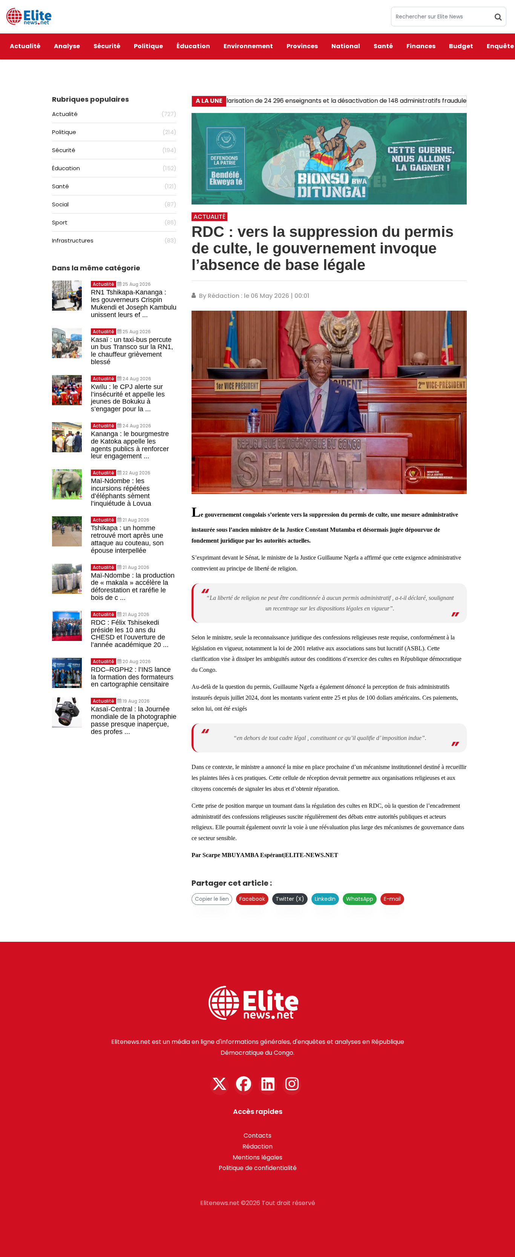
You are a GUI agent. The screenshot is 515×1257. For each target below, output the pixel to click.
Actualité (25, 46)
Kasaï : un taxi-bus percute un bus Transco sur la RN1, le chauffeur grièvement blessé (132, 351)
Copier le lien (212, 899)
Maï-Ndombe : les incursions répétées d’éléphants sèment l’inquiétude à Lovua (121, 492)
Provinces (302, 46)
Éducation (193, 46)
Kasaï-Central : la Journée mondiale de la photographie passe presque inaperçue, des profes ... (133, 720)
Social (114, 204)
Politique (148, 46)
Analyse (67, 46)
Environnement (248, 46)
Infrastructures (114, 240)
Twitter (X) (290, 899)
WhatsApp (359, 899)
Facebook (252, 899)
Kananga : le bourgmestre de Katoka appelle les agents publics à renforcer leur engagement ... (130, 445)
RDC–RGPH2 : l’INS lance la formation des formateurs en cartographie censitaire (132, 677)
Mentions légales (257, 1157)
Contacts (257, 1135)
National (345, 46)
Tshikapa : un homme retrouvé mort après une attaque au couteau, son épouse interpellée (127, 539)
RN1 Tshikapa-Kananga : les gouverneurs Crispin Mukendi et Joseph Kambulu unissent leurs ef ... (133, 303)
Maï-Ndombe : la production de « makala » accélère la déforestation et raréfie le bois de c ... (133, 586)
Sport (114, 222)
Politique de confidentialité (258, 1168)
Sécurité (106, 46)
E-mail (392, 899)
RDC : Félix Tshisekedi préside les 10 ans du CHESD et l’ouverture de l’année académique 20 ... (130, 633)
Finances (420, 46)
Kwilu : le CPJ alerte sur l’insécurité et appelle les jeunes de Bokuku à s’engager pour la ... (128, 398)
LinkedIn (325, 899)
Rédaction (257, 1146)
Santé (383, 46)
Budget (461, 46)
